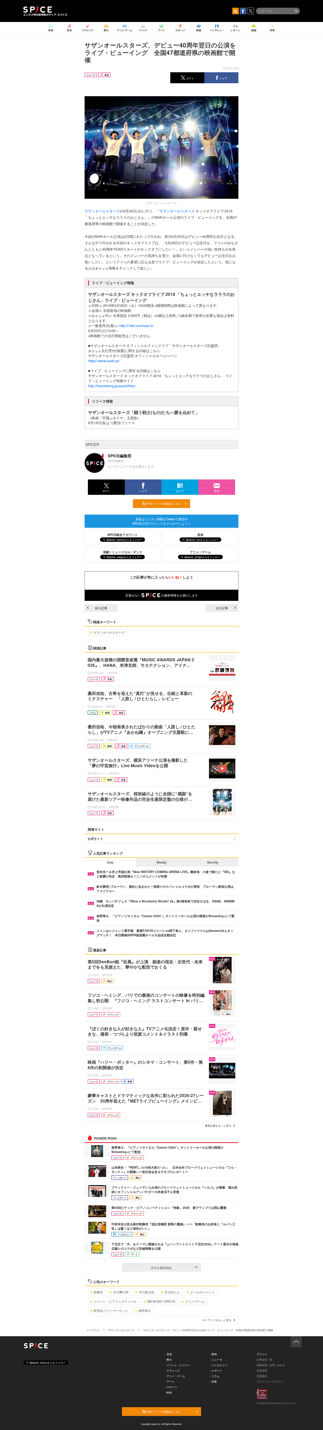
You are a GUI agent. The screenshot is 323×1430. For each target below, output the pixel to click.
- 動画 (213, 1354)
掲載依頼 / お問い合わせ (271, 1365)
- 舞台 (168, 1359)
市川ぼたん (172, 1292)
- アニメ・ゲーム (175, 1376)
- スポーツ (171, 1387)
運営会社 (262, 1354)
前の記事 (101, 608)
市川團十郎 (121, 1292)
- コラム (215, 1376)
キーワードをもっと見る (216, 1320)
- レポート (216, 1370)
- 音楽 (168, 1354)
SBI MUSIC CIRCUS (161, 1301)
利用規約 (262, 1376)
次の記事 (222, 608)
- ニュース (216, 1359)
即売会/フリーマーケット (111, 1310)
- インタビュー (218, 1365)
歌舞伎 (98, 1292)
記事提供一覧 (264, 1359)
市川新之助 (146, 1292)
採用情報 (262, 1370)
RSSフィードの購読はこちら (163, 503)
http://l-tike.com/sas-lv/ (136, 325)
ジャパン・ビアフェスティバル (115, 1301)
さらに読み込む (161, 1267)
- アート (169, 1381)
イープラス (93, 1330)
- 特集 (213, 1381)
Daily (110, 862)
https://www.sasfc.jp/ (104, 360)
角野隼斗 (145, 1310)
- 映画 (168, 1392)
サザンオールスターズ (102, 210)
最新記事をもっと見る (218, 1125)
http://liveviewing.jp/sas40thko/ (112, 385)
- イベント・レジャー (177, 1365)
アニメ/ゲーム (195, 1301)
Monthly (212, 862)
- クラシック (172, 1370)
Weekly (161, 862)
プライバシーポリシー (270, 1381)
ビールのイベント (202, 1292)
